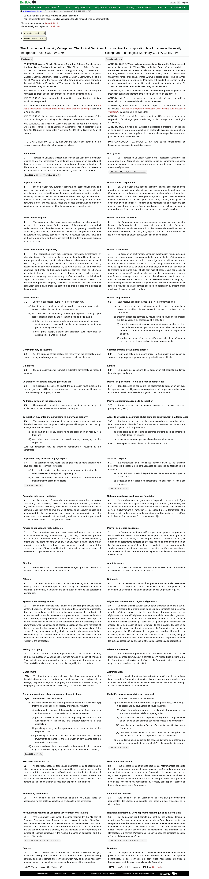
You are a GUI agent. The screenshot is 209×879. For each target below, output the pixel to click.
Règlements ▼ (83, 7)
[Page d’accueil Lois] (21, 11)
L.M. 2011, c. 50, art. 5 (118, 747)
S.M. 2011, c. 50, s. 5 (33, 754)
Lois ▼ (67, 7)
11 (25, 653)
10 (25, 606)
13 (25, 766)
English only (26, 59)
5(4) (26, 386)
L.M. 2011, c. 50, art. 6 (118, 840)
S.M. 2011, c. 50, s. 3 (50, 175)
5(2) (26, 354)
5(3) (26, 370)
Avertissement (60, 873)
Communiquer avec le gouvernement (138, 873)
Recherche (51, 7)
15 (25, 817)
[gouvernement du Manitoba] (28, 3)
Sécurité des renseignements (103, 873)
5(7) (26, 463)
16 (25, 852)
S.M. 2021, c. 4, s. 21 (50, 840)
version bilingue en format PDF (93, 19)
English (185, 3)
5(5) (26, 405)
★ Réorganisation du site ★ (33, 11)
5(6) (26, 421)
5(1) (26, 302)
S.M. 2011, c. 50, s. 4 (33, 485)
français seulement (114, 59)
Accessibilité (42, 873)
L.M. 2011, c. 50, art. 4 (118, 488)
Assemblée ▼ (178, 7)
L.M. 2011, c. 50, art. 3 (137, 172)
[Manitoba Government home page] (168, 874)
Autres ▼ (162, 7)
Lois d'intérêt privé (66, 11)
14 (25, 798)
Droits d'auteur (78, 873)
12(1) (27, 676)
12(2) (27, 698)
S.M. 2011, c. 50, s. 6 (33, 840)
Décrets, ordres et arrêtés (139, 7)
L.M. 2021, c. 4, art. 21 (137, 840)
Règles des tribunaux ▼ (108, 7)
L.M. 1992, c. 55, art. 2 (118, 172)
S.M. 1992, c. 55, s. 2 (33, 175)
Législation (33, 7)
